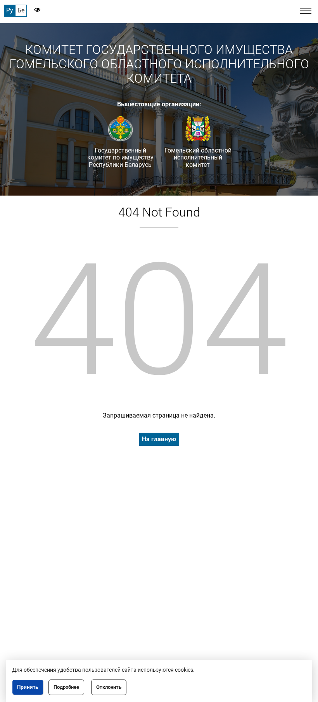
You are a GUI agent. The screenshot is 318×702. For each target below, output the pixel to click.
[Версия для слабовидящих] (33, 10)
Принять (27, 687)
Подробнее (66, 687)
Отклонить (108, 687)
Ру (9, 10)
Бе (20, 10)
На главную (159, 439)
